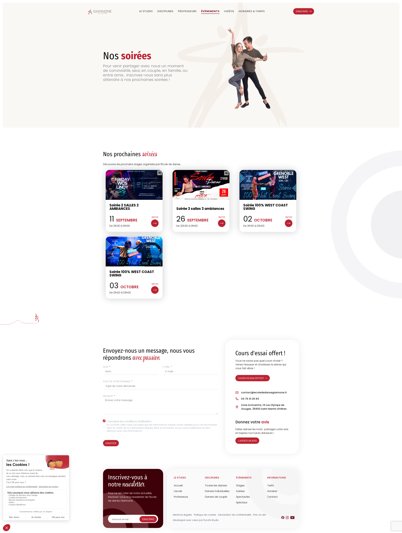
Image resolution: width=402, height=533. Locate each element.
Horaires (272, 491)
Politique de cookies (205, 514)
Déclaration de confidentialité (234, 514)
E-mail (166, 366)
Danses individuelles (217, 491)
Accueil (178, 485)
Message (108, 396)
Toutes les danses (216, 485)
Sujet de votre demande (117, 381)
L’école (178, 491)
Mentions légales (182, 514)
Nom (106, 366)
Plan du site (259, 514)
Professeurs (181, 497)
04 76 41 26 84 (250, 399)
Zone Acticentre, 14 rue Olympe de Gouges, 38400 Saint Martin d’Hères (264, 407)
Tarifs (270, 485)
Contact (272, 497)
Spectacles (243, 497)
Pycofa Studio (211, 520)
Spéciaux (241, 502)
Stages (240, 485)
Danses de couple (216, 497)
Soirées (240, 491)
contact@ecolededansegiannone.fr (264, 392)
